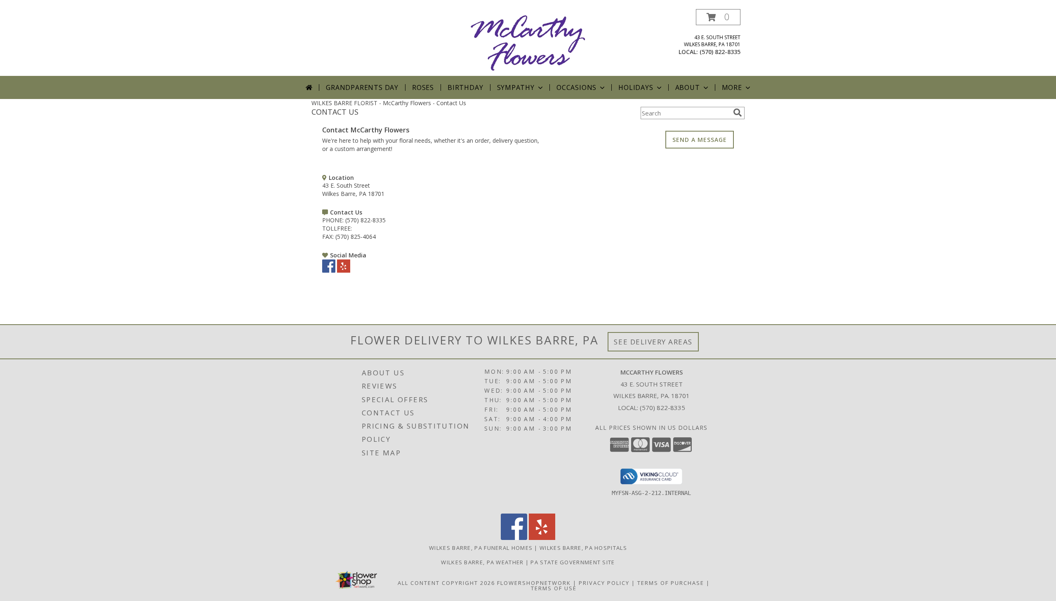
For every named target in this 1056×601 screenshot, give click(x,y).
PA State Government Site (572, 562)
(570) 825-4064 (355, 236)
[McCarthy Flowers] (528, 42)
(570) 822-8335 (720, 52)
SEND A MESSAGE (699, 140)
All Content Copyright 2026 (446, 583)
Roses (423, 87)
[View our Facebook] (328, 270)
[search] (737, 112)
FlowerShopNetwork (534, 583)
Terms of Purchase (670, 583)
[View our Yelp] (343, 270)
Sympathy (516, 87)
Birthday (465, 87)
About (687, 87)
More (732, 87)
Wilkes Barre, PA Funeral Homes (481, 548)
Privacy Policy (604, 583)
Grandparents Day (362, 87)
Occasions (576, 87)
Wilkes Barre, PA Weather (482, 562)
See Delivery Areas (653, 341)
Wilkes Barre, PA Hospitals (583, 548)
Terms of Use (554, 588)
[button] (718, 17)
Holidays (635, 87)
